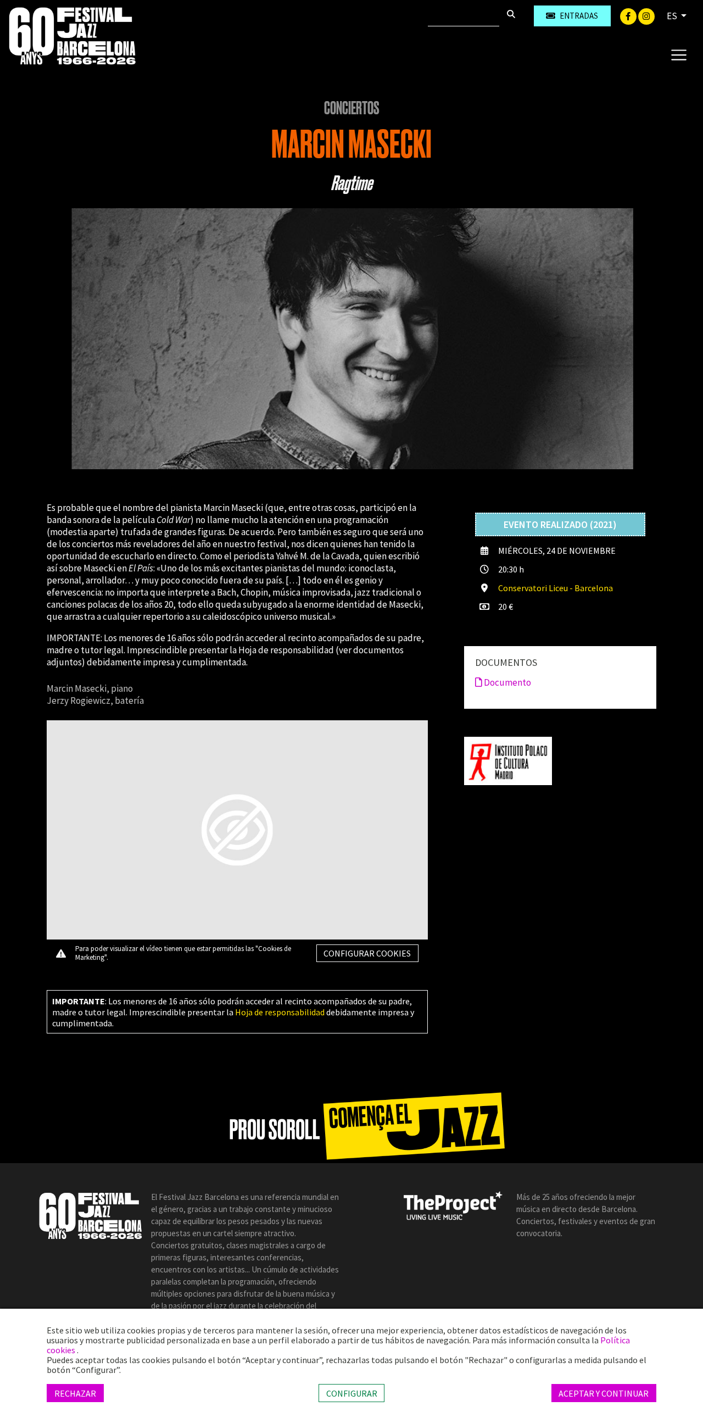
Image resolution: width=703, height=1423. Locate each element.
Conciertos (352, 108)
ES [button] (673, 16)
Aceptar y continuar (604, 1392)
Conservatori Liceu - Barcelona (555, 587)
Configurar (351, 1392)
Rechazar (75, 1392)
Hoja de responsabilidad (280, 1012)
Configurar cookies (367, 953)
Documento (506, 682)
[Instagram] (646, 15)
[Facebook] (629, 15)
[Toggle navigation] (678, 54)
